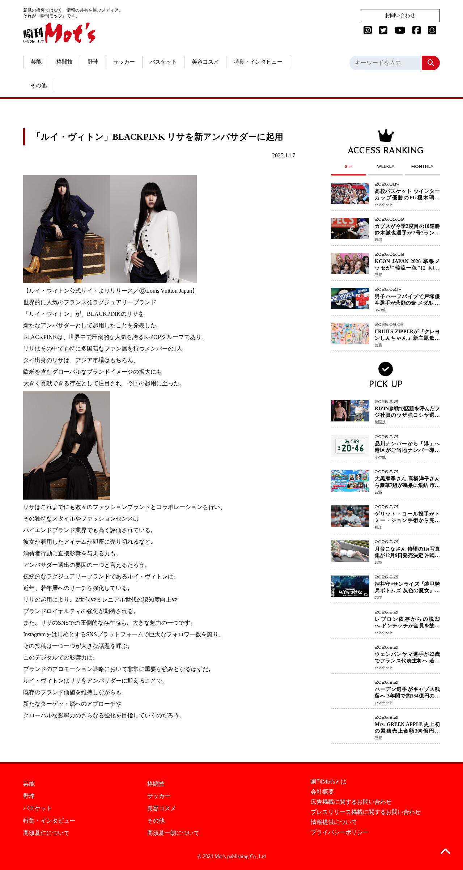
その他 (38, 85)
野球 (93, 62)
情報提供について (334, 822)
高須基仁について (46, 833)
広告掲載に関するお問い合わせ (351, 802)
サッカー (124, 62)
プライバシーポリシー (340, 832)
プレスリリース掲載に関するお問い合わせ (366, 812)
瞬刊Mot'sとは (329, 782)
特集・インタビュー (258, 62)
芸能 (36, 62)
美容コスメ (205, 62)
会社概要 (322, 792)
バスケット (163, 62)
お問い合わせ (400, 15)
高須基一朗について (173, 833)
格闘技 (64, 62)
